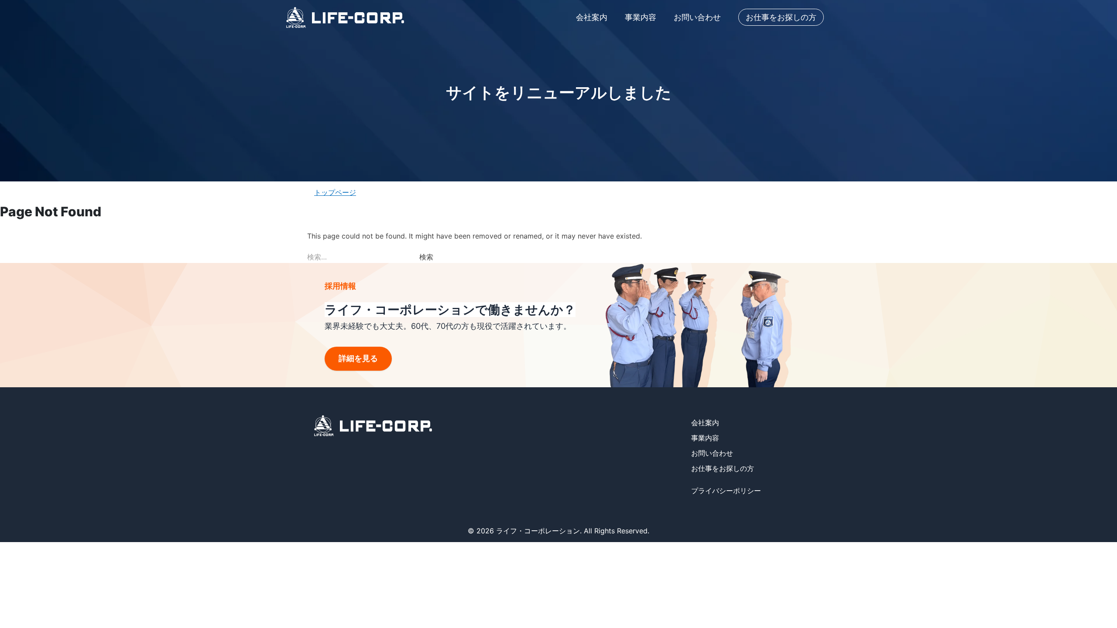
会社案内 (591, 17)
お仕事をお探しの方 (781, 17)
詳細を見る (358, 358)
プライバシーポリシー (726, 490)
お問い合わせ (697, 17)
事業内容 (640, 17)
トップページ (335, 192)
